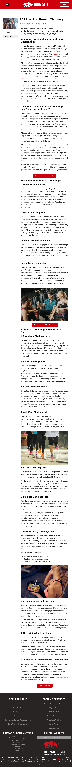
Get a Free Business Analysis (18, 724)
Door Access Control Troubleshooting (18, 720)
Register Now (18, 708)
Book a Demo (18, 712)
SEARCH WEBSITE (54, 733)
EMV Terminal (54, 712)
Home (18, 704)
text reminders (46, 155)
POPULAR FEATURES (54, 699)
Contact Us (18, 716)
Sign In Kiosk (54, 708)
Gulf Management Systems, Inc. (56, 758)
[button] (7, 4)
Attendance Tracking (54, 720)
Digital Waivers (54, 724)
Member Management (54, 716)
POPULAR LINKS (18, 699)
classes (55, 54)
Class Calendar (54, 728)
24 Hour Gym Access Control (54, 704)
